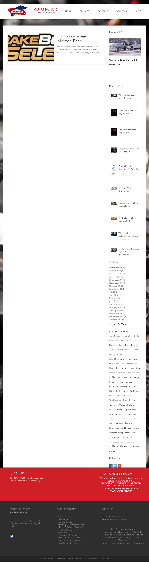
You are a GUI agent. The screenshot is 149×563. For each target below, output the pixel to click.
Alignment (114, 331)
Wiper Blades (130, 409)
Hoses (131, 368)
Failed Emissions (116, 359)
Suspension (129, 395)
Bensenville (120, 340)
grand (136, 428)
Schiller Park (114, 391)
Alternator (125, 331)
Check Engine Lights (118, 345)
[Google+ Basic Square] (119, 466)
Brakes (130, 340)
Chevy (112, 349)
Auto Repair (114, 335)
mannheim (127, 437)
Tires (125, 400)
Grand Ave (132, 363)
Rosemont (133, 386)
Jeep (138, 368)
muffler (112, 446)
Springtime (135, 391)
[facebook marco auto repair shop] (11, 536)
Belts (111, 340)
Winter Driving (115, 409)
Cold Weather (122, 349)
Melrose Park (134, 372)
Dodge (112, 354)
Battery (137, 335)
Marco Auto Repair (117, 372)
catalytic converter (128, 418)
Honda (124, 368)
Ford (135, 359)
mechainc (130, 441)
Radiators (129, 382)
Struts (120, 395)
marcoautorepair (116, 441)
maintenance (115, 437)
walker (112, 451)
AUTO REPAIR (45, 9)
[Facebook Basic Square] (111, 466)
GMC (123, 363)
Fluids (128, 359)
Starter (112, 395)
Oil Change (134, 377)
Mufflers (112, 377)
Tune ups (113, 405)
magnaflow (130, 432)
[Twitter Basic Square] (115, 466)
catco (111, 423)
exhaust (119, 423)
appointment (115, 414)
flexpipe (128, 423)
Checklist (134, 345)
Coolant (134, 349)
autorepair (114, 418)
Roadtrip (123, 386)
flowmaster (114, 428)
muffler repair (123, 446)
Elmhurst (121, 354)
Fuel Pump (114, 363)
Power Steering (116, 382)
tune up (135, 446)
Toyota (132, 400)
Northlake (122, 377)
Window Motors (126, 405)
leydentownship (116, 432)
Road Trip (113, 386)
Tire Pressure (115, 400)
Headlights (114, 368)
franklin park (126, 428)
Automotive (127, 335)
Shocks (125, 391)
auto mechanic (129, 414)
